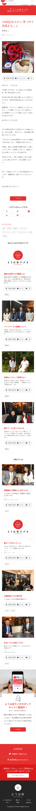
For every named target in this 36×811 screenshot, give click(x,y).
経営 (4, 228)
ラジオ (29, 800)
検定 (18, 802)
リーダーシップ (23, 228)
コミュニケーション (22, 232)
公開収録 (5, 235)
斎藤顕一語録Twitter (19, 754)
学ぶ (7, 802)
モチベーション (6, 232)
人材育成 (9, 228)
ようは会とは (7, 800)
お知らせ (28, 802)
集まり (18, 800)
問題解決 (15, 228)
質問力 (30, 232)
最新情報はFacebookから (19, 760)
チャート (14, 232)
